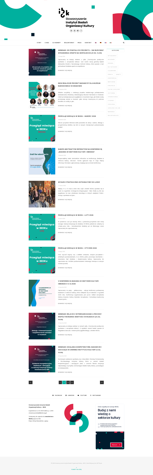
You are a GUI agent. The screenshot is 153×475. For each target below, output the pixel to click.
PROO (79, 42)
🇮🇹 (110, 42)
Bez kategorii (112, 67)
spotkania (111, 93)
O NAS (47, 42)
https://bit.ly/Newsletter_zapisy (38, 421)
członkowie (112, 70)
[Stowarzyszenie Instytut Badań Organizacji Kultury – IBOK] (76, 18)
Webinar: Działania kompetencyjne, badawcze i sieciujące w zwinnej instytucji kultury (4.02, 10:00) (80, 349)
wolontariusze (113, 115)
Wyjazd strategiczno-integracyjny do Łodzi (79, 182)
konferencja (112, 78)
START (39, 42)
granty (118, 74)
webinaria (111, 111)
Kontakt (88, 42)
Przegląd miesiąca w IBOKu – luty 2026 (75, 215)
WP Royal (99, 463)
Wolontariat (69, 42)
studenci (111, 100)
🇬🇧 (96, 42)
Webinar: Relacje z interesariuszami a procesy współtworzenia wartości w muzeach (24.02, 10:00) (80, 316)
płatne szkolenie (114, 89)
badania (110, 63)
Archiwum (111, 59)
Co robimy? (56, 42)
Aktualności (112, 55)
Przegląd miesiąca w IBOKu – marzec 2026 (77, 116)
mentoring (111, 81)
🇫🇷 (105, 42)
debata (110, 74)
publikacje (111, 85)
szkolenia (111, 104)
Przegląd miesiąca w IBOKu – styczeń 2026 (77, 248)
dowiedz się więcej (65, 70)
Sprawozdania (113, 96)
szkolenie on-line (114, 108)
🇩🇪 (100, 42)
